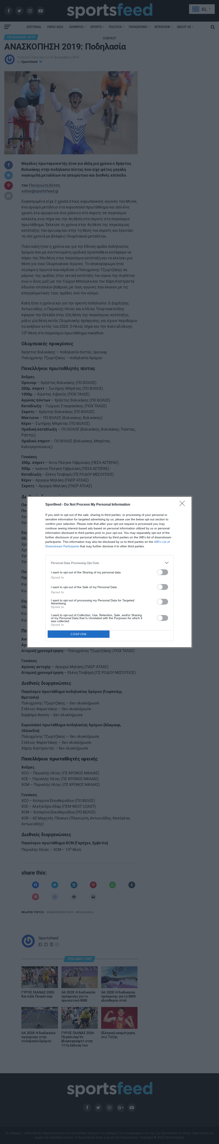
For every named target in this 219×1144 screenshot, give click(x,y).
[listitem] (109, 563)
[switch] (162, 572)
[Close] (183, 505)
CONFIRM (79, 634)
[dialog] (109, 572)
